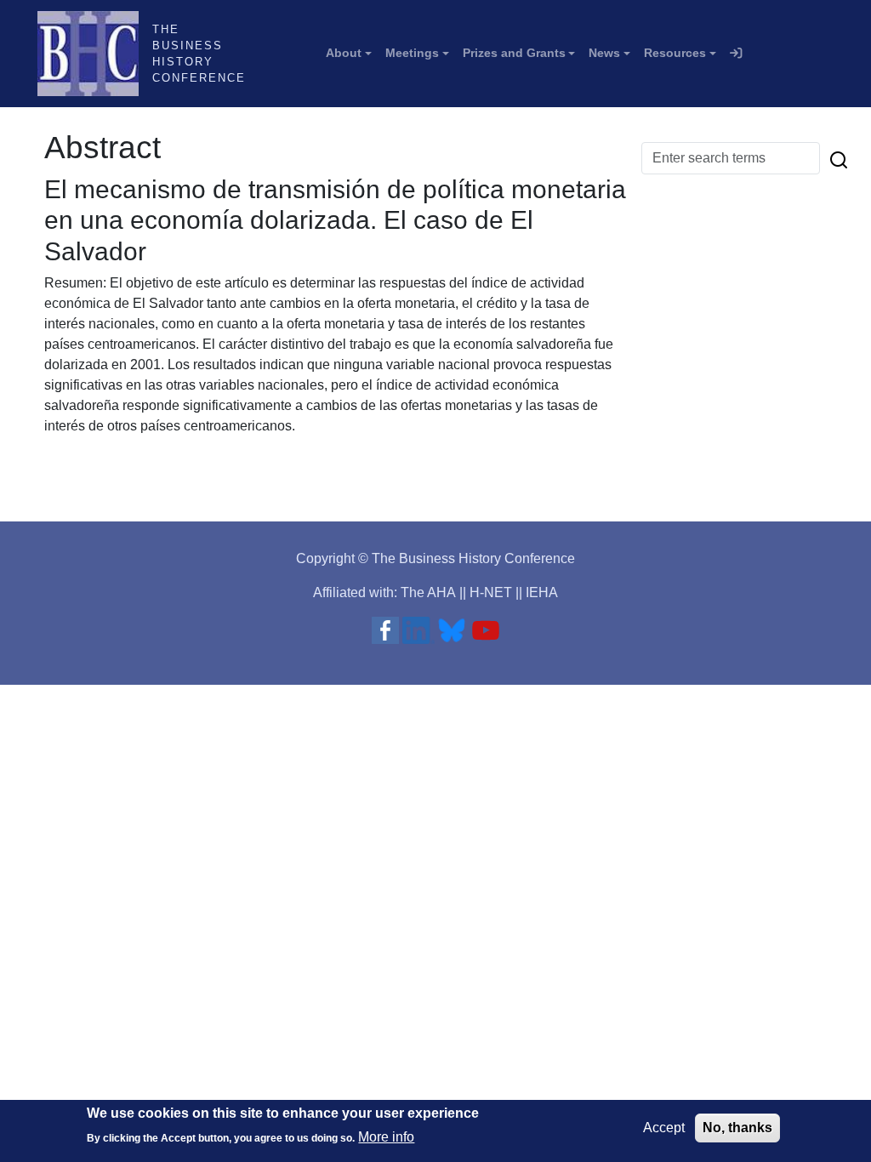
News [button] (604, 53)
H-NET (491, 592)
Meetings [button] (412, 53)
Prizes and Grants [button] (514, 53)
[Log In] (736, 53)
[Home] (94, 53)
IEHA (542, 592)
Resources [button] (675, 53)
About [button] (343, 53)
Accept (664, 1127)
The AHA (428, 592)
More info (386, 1137)
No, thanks (737, 1127)
